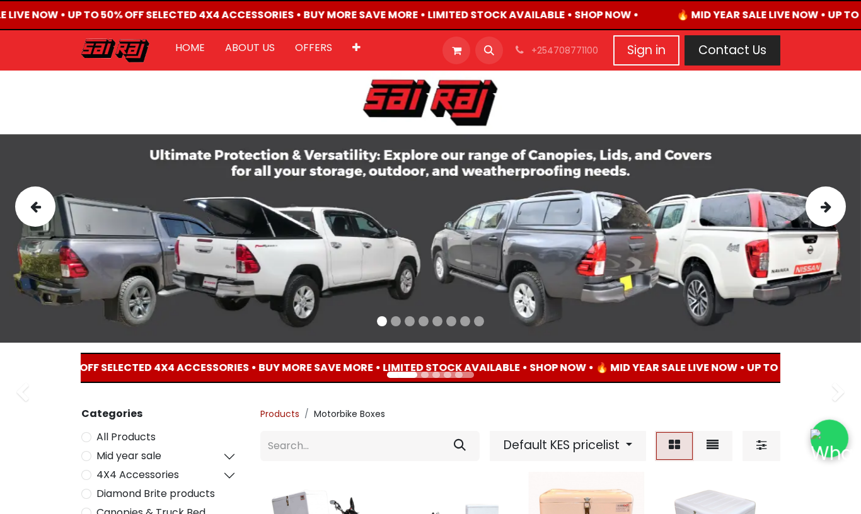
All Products (126, 437)
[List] (712, 446)
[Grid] (674, 446)
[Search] (460, 446)
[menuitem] (190, 50)
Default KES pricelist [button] (563, 445)
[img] (49, 207)
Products (279, 414)
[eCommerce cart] (456, 50)
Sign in (646, 50)
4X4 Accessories (137, 474)
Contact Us (732, 50)
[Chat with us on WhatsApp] (829, 438)
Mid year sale (128, 455)
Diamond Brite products (155, 493)
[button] (489, 50)
